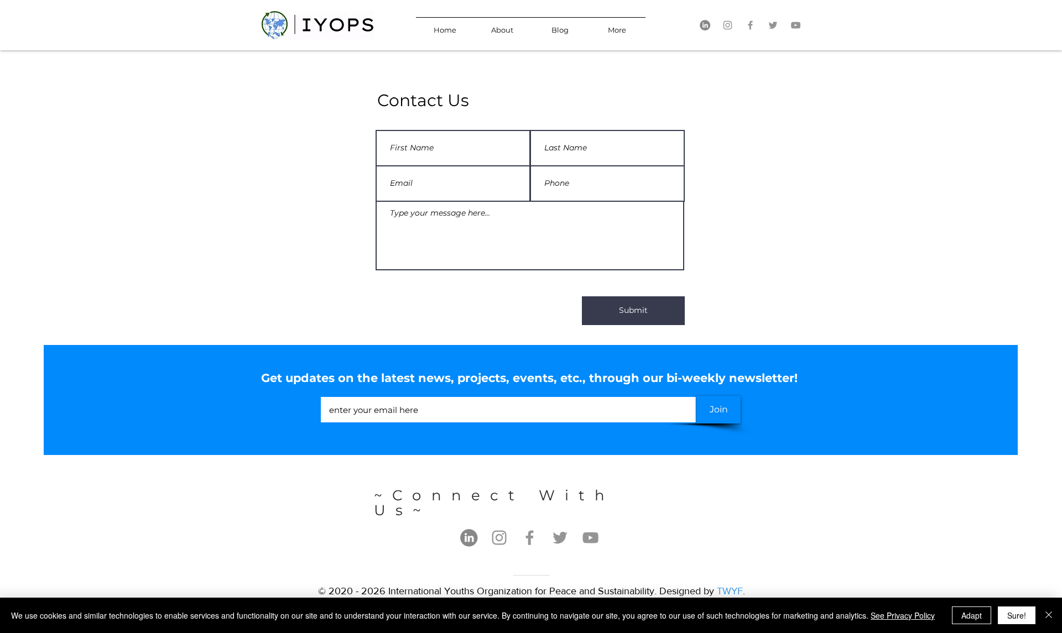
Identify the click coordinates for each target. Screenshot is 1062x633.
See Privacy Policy (903, 615)
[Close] (1048, 615)
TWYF (730, 591)
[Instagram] (727, 25)
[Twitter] (773, 25)
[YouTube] (795, 25)
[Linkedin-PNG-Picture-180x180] (705, 25)
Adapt (971, 615)
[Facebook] (750, 25)
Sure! (1016, 615)
